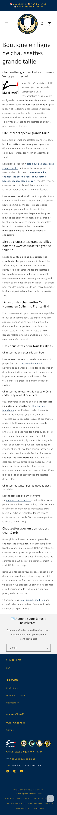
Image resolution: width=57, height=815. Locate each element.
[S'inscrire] (47, 648)
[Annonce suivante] (51, 5)
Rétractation (12, 702)
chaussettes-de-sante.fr (18, 499)
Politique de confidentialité (18, 798)
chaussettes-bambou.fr (30, 363)
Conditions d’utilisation (43, 798)
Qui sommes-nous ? (16, 722)
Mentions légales (23, 808)
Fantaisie (36, 765)
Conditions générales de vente (40, 803)
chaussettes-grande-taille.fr (32, 790)
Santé (26, 765)
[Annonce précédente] (5, 5)
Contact (10, 729)
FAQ (8, 668)
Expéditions (12, 688)
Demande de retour (16, 695)
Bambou (16, 765)
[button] (6, 23)
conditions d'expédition (32, 599)
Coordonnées (38, 808)
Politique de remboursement (30, 793)
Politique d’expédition (16, 803)
